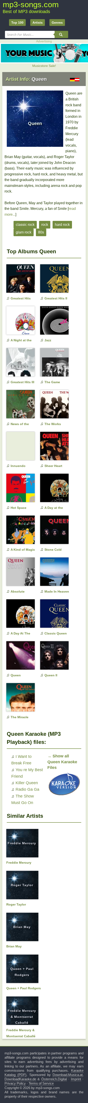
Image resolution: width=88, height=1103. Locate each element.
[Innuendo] (17, 453)
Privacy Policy (15, 1083)
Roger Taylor (22, 885)
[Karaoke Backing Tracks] (64, 796)
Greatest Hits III (22, 382)
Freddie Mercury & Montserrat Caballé (22, 1016)
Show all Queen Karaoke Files (62, 762)
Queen (16, 675)
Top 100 (17, 22)
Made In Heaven (56, 591)
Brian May (22, 927)
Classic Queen (55, 633)
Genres (57, 22)
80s (41, 232)
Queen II (50, 675)
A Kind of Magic (23, 549)
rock (44, 224)
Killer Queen (27, 783)
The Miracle (19, 717)
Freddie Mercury (22, 843)
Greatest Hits (21, 298)
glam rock (23, 232)
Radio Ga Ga (27, 789)
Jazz (47, 340)
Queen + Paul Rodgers (23, 988)
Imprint (76, 1079)
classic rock (25, 224)
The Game (52, 382)
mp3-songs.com (31, 4)
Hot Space (18, 508)
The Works (52, 424)
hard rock (62, 224)
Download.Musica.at (68, 1075)
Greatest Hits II (55, 298)
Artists (37, 22)
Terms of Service (41, 1083)
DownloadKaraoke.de (20, 1079)
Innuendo (18, 466)
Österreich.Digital (54, 1079)
